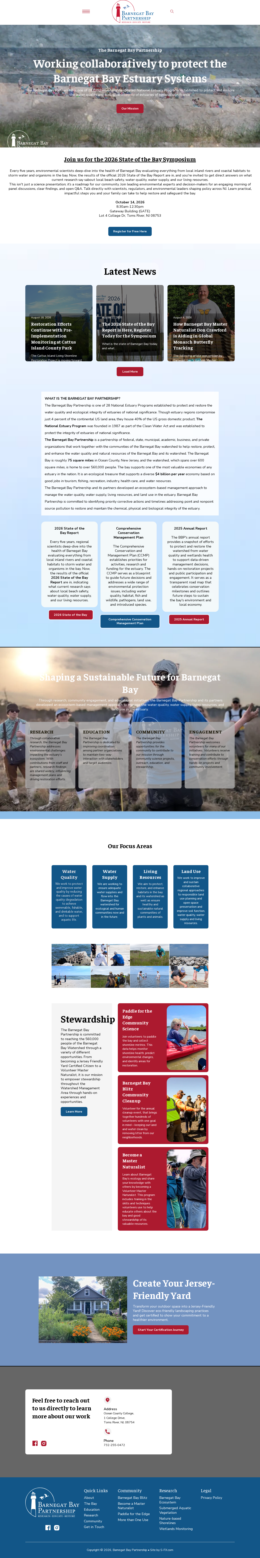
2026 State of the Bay (71, 615)
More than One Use (133, 1520)
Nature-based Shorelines (170, 1520)
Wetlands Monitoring (176, 1529)
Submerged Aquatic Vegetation (175, 1510)
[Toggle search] (172, 11)
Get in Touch (94, 1527)
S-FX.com (166, 1550)
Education (92, 1509)
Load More (130, 372)
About (89, 1498)
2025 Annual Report (189, 619)
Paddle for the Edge (134, 1514)
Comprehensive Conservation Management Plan (129, 621)
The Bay (90, 1504)
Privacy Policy (211, 1498)
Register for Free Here (130, 231)
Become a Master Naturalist (131, 1506)
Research (91, 1515)
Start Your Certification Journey (161, 1330)
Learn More (74, 1112)
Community (93, 1521)
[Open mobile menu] (86, 11)
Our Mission (130, 108)
